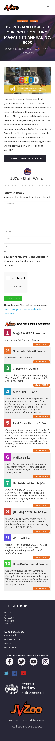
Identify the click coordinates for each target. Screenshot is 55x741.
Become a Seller (10, 635)
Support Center (10, 647)
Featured (22, 21)
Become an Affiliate (12, 639)
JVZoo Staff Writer (27, 178)
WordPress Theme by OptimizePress (27, 726)
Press (34, 21)
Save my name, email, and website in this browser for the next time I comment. (26, 261)
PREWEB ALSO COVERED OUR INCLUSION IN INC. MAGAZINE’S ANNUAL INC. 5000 (27, 35)
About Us (7, 643)
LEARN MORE (41, 344)
